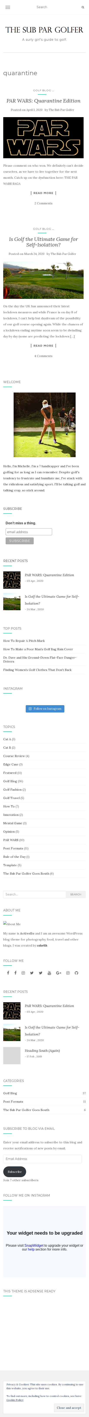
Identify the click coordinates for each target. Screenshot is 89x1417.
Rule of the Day (14, 857)
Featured (9, 773)
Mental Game (12, 823)
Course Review (14, 756)
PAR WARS (10, 840)
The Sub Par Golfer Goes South (26, 873)
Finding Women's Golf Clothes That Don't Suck (37, 670)
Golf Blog (42, 90)
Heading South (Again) (42, 1050)
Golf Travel (11, 798)
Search (75, 894)
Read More (43, 193)
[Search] (83, 7)
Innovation (11, 815)
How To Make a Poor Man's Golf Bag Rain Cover (38, 649)
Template (10, 865)
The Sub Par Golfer (61, 110)
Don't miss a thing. (21, 523)
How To (9, 806)
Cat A (7, 739)
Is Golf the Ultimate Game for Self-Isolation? (43, 242)
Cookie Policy (14, 1399)
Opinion (9, 831)
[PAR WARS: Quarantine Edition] (43, 137)
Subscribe (12, 509)
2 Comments (43, 203)
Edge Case (10, 764)
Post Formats (13, 848)
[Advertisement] (44, 1332)
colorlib (42, 945)
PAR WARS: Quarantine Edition (43, 100)
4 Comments (43, 356)
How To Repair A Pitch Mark (24, 641)
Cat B (7, 748)
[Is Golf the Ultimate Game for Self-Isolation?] (43, 280)
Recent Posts (15, 561)
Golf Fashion (12, 790)
